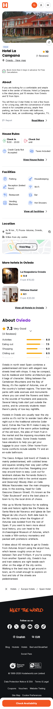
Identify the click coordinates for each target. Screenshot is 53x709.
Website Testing (37, 688)
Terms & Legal (42, 681)
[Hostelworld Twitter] (16, 626)
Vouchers (23, 688)
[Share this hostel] (49, 42)
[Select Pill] (34, 5)
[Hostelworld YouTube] (30, 626)
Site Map (16, 695)
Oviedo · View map (16, 60)
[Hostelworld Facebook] (9, 626)
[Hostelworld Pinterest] (36, 626)
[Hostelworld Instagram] (23, 626)
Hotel (5, 47)
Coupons (12, 688)
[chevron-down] (30, 331)
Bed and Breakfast (39, 647)
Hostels (15, 647)
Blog (8, 647)
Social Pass (26, 654)
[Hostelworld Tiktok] (43, 626)
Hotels (24, 647)
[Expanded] (6, 589)
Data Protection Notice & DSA (18, 681)
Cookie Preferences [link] (32, 695)
